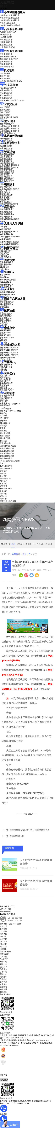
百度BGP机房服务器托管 (12, 100)
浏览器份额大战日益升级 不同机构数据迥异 (29, 830)
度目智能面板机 (8, 219)
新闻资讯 (16, 554)
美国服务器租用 (6, 54)
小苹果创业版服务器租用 (9, 15)
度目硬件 (9, 206)
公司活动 (48, 544)
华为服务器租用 (6, 40)
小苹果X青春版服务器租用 (10, 25)
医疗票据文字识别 (9, 168)
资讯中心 (3, 399)
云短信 (2, 338)
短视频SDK (4, 200)
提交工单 (3, 967)
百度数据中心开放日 (10, 404)
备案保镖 (5, 321)
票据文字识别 (5, 160)
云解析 (2, 333)
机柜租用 (9, 70)
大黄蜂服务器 (7, 47)
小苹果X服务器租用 (7, 23)
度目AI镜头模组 (6, 212)
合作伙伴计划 (5, 379)
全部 (13, 544)
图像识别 (5, 251)
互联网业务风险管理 (8, 280)
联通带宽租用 (5, 110)
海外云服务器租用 (7, 67)
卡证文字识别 (5, 158)
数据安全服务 (7, 295)
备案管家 (5, 319)
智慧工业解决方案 (9, 350)
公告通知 (38, 544)
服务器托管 (11, 84)
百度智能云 (4, 954)
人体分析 (5, 229)
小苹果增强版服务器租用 (9, 20)
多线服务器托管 (6, 98)
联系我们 (3, 384)
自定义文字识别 (6, 175)
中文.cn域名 (4, 127)
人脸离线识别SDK (9, 231)
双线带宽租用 (5, 115)
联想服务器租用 (6, 45)
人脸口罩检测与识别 (10, 236)
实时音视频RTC (6, 202)
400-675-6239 (5, 1077)
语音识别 (5, 263)
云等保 (4, 278)
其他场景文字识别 (7, 180)
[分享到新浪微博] (26, 575)
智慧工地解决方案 (9, 355)
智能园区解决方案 (7, 456)
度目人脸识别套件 (7, 214)
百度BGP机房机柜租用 (11, 81)
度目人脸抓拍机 (6, 217)
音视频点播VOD (6, 195)
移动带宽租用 (5, 112)
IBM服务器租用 (6, 37)
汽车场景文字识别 (7, 163)
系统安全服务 (7, 292)
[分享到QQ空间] (36, 575)
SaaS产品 (4, 324)
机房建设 (3, 146)
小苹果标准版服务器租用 (9, 18)
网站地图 (3, 944)
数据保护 (3, 307)
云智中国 (3, 401)
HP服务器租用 (5, 35)
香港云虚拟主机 (6, 132)
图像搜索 (3, 254)
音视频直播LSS (6, 197)
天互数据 (7, 2)
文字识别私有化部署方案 (9, 165)
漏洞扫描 (5, 302)
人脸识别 (3, 226)
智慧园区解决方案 (9, 353)
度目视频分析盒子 (7, 209)
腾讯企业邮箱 (5, 331)
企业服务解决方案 (7, 451)
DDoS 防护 (4, 139)
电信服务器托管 (8, 88)
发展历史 (3, 984)
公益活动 (3, 941)
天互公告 (26, 554)
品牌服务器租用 (13, 29)
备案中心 (3, 972)
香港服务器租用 (8, 57)
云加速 (2, 336)
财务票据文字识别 (7, 173)
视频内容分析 (5, 187)
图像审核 (3, 256)
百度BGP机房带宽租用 (9, 117)
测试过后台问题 (17, 836)
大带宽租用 (10, 104)
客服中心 (3, 964)
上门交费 (3, 931)
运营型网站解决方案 (8, 446)
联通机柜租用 (5, 76)
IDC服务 (3, 949)
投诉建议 (3, 977)
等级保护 (3, 275)
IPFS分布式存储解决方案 (10, 461)
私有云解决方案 (6, 365)
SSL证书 (5, 285)
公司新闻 (3, 396)
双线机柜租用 (5, 78)
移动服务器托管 (6, 93)
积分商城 (6, 389)
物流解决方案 (7, 358)
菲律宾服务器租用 (9, 59)
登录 (2, 421)
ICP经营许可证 (6, 314)
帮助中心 (3, 414)
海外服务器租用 (13, 51)
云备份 (2, 428)
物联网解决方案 (6, 458)
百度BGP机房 (5, 952)
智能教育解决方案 (7, 448)
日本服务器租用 (6, 64)
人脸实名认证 (7, 234)
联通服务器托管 (6, 90)
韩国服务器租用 (6, 62)
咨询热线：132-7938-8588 (10, 411)
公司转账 (3, 929)
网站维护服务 (5, 438)
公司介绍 (3, 377)
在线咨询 (4, 1080)
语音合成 (3, 266)
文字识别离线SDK (7, 178)
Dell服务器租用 (8, 32)
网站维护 (5, 304)
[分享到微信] (21, 575)
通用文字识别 (7, 155)
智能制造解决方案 (7, 453)
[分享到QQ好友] (31, 575)
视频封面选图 (5, 192)
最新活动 (3, 6)
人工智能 (3, 148)
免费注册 (3, 424)
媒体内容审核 (5, 190)
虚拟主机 (3, 129)
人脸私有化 (4, 242)
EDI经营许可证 (6, 316)
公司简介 (3, 982)
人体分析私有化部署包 (9, 244)
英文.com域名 (5, 124)
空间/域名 (10, 121)
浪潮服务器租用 (6, 42)
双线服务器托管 (6, 95)
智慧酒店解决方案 (9, 348)
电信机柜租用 (5, 73)
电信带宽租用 (5, 107)
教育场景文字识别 (7, 170)
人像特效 (5, 239)
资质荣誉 (3, 387)
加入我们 (3, 382)
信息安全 (3, 969)
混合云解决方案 (6, 367)
